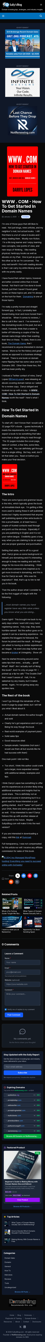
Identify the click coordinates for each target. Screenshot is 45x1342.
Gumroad (26, 837)
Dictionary (28, 1315)
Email (7, 968)
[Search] (41, 16)
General (8, 1266)
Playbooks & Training (13, 1318)
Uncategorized (10, 1287)
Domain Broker (30, 1318)
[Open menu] (3, 16)
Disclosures (36, 1322)
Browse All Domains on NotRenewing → (22, 1136)
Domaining (28, 296)
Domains (25, 217)
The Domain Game (17, 343)
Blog (19, 1315)
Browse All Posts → (22, 1292)
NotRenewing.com (19, 1335)
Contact (26, 1322)
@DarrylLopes (16, 379)
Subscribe (22, 1073)
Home (12, 1315)
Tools (7, 1283)
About (17, 1322)
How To (8, 1271)
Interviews (8, 1275)
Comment (9, 990)
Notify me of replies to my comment (21, 1009)
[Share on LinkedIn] (35, 875)
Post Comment (14, 1015)
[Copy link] (17, 881)
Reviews (8, 1279)
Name (8, 958)
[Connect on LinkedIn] (24, 1327)
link (17, 837)
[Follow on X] (20, 1327)
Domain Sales (10, 1258)
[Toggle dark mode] (41, 5)
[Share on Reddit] (11, 881)
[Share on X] (17, 875)
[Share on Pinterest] (29, 875)
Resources (8, 1322)
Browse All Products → (23, 1206)
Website (12, 980)
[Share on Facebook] (23, 875)
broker (15, 652)
